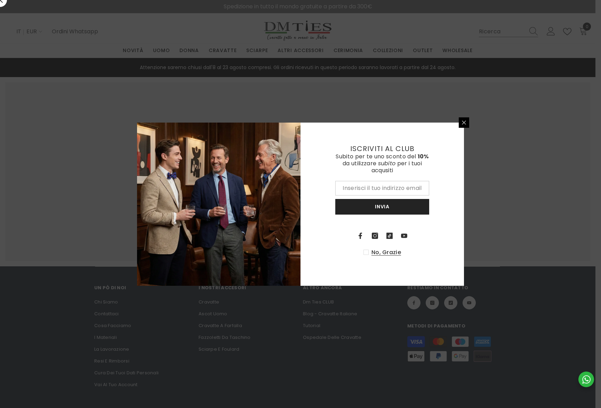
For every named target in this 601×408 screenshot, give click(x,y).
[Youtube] (404, 235)
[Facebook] (360, 235)
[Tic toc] (389, 235)
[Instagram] (375, 235)
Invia (382, 206)
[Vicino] (464, 122)
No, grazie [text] (386, 252)
